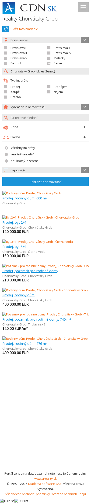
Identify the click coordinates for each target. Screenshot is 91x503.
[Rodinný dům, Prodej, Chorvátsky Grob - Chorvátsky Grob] (45, 290)
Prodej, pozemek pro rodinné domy (30, 270)
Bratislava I (18, 48)
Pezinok (16, 63)
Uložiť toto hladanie (24, 29)
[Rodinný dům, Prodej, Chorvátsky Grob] (31, 193)
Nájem (58, 92)
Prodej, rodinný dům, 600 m (24, 198)
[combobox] (45, 170)
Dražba (15, 97)
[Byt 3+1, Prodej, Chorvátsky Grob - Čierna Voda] (37, 242)
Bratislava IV (62, 53)
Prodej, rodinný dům (18, 295)
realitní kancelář (22, 154)
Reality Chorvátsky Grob (30, 18)
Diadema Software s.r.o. (45, 484)
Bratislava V (18, 58)
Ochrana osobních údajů (68, 494)
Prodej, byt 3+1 (14, 246)
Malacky (59, 58)
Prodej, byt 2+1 (14, 222)
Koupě (15, 92)
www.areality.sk (45, 478)
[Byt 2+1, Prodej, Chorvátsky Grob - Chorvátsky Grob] (41, 217)
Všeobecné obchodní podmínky (27, 494)
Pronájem (60, 87)
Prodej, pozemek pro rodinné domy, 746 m (36, 319)
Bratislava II (62, 48)
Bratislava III (19, 53)
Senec (58, 63)
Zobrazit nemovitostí (45, 182)
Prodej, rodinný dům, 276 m (24, 343)
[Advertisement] (45, 423)
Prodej (15, 87)
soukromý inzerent (24, 161)
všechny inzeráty (23, 148)
